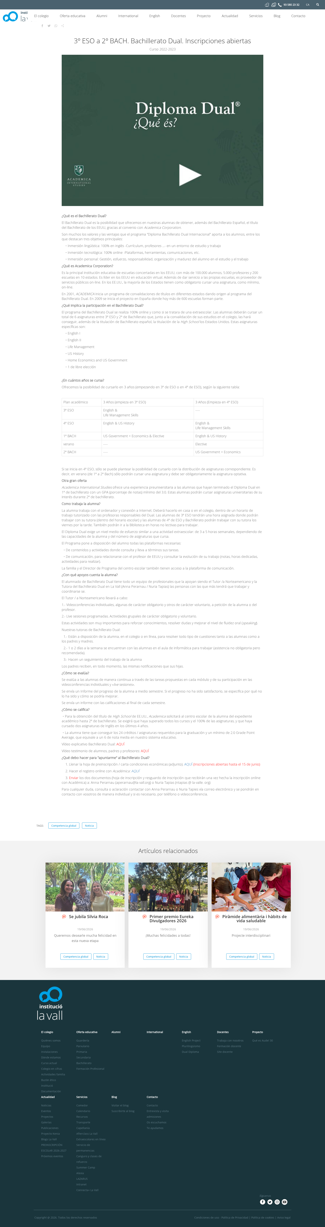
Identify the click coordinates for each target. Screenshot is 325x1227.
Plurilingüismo (191, 1046)
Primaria (81, 1052)
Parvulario (82, 1046)
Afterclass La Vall (87, 1133)
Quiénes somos (51, 1040)
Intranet (81, 1184)
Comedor (82, 1105)
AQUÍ (188, 764)
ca (307, 4)
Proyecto (204, 16)
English (154, 16)
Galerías (46, 1122)
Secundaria (83, 1057)
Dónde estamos (51, 1057)
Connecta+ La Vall (87, 1190)
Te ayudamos (155, 1128)
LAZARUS (82, 1179)
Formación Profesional (90, 1068)
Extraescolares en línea (91, 1139)
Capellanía (83, 1128)
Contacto (298, 16)
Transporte (83, 1122)
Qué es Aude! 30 (262, 1040)
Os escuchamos (156, 1122)
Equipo (45, 1046)
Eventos (46, 1111)
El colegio (41, 16)
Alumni (101, 16)
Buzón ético (48, 1080)
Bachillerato (83, 1063)
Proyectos (47, 1116)
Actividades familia (53, 1074)
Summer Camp (85, 1167)
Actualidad (230, 16)
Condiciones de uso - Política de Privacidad (221, 1217)
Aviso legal (284, 1217)
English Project (191, 1040)
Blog (277, 16)
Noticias (46, 1105)
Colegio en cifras (51, 1068)
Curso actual (49, 1063)
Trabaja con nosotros (230, 1040)
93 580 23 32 (291, 4)
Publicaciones (49, 1128)
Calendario (83, 1111)
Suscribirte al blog (123, 1111)
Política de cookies (262, 1217)
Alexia (80, 1173)
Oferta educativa (72, 16)
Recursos (82, 1116)
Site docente (225, 1052)
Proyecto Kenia (50, 1133)
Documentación (51, 1091)
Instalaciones (49, 1052)
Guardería (82, 1040)
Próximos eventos (52, 1156)
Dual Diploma (190, 1052)
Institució (47, 1085)
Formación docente (229, 1046)
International (128, 16)
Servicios (256, 16)
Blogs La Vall (49, 1139)
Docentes (178, 16)
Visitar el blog (120, 1105)
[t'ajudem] (267, 4)
